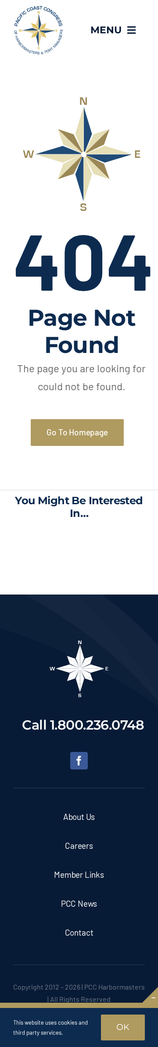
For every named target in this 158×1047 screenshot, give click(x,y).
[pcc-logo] (38, 9)
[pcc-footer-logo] (79, 643)
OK (122, 1027)
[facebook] (79, 760)
